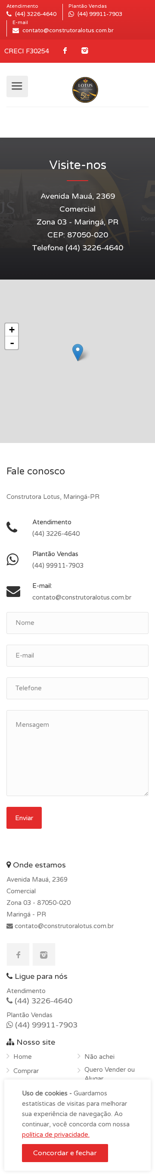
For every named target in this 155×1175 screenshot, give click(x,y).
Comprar (26, 1071)
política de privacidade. (56, 1134)
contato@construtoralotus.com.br (63, 926)
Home (22, 1057)
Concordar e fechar (65, 1153)
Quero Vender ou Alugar (109, 1074)
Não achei (99, 1057)
